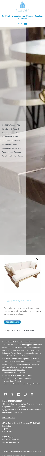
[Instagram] (25, 394)
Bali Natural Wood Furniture (14, 373)
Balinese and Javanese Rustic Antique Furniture (22, 384)
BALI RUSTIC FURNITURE (23, 330)
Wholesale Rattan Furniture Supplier (17, 345)
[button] (37, 259)
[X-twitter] (12, 394)
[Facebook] (5, 394)
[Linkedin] (19, 394)
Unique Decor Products (12, 381)
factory (35, 350)
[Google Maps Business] (32, 394)
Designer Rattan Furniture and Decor (18, 375)
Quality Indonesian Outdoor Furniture (18, 378)
